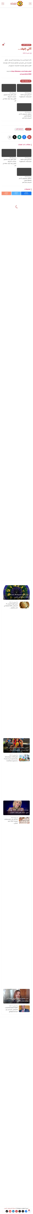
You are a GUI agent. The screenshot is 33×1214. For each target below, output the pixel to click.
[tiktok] (7, 1211)
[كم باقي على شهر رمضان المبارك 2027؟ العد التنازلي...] (24, 820)
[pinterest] (16, 1211)
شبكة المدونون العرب (10, 1208)
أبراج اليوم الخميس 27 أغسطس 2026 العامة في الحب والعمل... (11, 606)
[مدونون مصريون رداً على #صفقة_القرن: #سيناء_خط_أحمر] (24, 107)
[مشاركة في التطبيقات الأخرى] (10, 137)
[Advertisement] (16, 26)
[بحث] (3, 3)
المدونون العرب (26, 44)
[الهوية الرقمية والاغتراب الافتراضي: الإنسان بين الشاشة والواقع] (24, 1008)
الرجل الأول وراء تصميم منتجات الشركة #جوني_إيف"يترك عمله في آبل (9, 98)
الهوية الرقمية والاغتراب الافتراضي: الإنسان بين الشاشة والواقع (11, 1009)
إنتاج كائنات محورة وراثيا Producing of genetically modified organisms (11, 759)
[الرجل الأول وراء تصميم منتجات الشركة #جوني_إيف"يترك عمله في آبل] (9, 88)
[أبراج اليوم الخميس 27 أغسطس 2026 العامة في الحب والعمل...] (24, 605)
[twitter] (23, 1211)
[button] (24, 137)
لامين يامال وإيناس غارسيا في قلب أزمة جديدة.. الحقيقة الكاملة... (17, 749)
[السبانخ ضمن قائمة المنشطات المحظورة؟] (24, 88)
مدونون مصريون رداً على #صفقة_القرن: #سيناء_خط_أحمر (25, 116)
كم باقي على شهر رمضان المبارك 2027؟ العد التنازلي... (11, 821)
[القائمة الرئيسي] (30, 3)
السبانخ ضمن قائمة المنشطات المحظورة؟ (25, 96)
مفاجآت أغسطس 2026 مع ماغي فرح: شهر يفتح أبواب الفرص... (18, 811)
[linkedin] (13, 1211)
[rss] (3, 1211)
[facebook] (26, 1211)
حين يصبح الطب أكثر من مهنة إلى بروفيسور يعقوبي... (17, 1000)
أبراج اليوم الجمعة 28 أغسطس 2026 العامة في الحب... (18, 596)
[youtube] (10, 1211)
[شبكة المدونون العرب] (16, 3)
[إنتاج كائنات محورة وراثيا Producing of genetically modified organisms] (24, 758)
